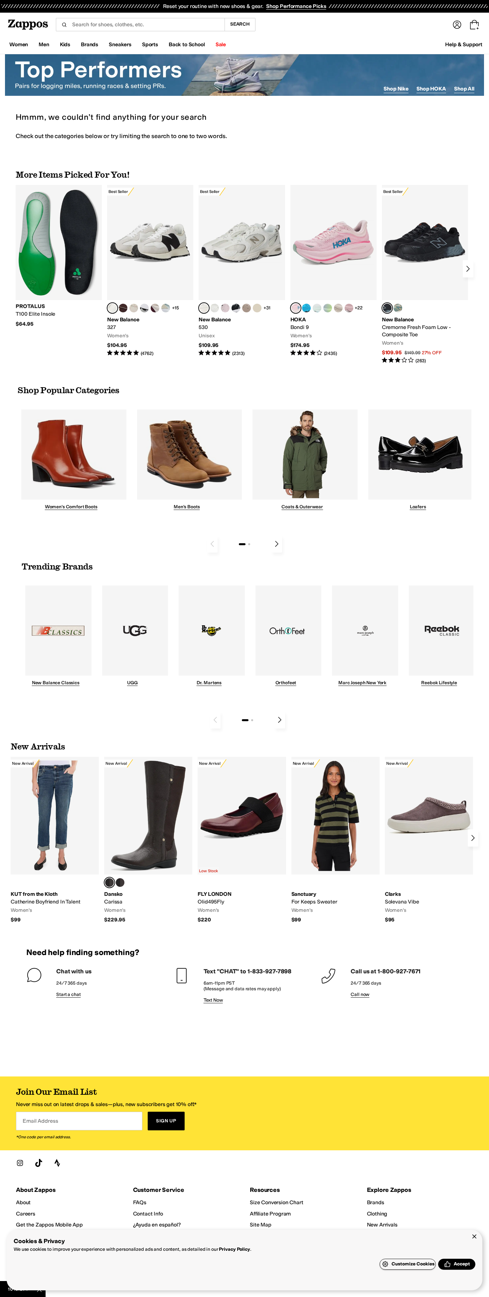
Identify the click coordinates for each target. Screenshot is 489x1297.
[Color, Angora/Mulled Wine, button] (155, 308)
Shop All (464, 88)
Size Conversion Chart (276, 1202)
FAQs (139, 1202)
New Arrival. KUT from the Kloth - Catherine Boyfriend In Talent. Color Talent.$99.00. (55, 840)
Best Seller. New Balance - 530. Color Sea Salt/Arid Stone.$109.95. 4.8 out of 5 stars (242, 271)
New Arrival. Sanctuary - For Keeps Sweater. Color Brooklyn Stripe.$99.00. (335, 840)
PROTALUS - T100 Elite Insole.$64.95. (59, 256)
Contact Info (148, 1214)
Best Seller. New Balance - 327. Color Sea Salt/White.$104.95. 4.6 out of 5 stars (150, 271)
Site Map (260, 1224)
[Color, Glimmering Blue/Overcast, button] (327, 308)
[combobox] (140, 24)
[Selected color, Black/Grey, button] (387, 308)
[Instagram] (20, 1163)
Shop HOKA (431, 88)
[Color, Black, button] (120, 882)
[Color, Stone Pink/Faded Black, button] (225, 308)
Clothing (377, 1214)
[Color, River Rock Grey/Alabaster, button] (338, 308)
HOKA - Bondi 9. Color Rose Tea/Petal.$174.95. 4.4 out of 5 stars (333, 271)
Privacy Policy (234, 1249)
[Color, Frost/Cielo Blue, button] (317, 308)
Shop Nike (396, 88)
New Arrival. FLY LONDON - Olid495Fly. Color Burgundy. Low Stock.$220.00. (242, 840)
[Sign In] (457, 24)
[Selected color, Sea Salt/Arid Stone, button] (204, 308)
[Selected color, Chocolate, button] (109, 882)
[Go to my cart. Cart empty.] (474, 24)
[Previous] (212, 544)
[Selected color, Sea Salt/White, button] (112, 308)
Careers (25, 1214)
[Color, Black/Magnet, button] (236, 308)
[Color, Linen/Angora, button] (133, 308)
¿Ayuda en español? (157, 1224)
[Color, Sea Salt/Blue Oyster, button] (214, 308)
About (23, 1202)
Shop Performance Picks (296, 6)
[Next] (468, 268)
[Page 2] (249, 544)
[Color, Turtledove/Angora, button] (257, 308)
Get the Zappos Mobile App (49, 1224)
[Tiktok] (38, 1163)
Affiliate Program (270, 1214)
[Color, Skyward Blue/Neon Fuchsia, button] (306, 308)
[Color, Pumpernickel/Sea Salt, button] (123, 308)
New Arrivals (382, 1224)
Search (240, 24)
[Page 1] (242, 544)
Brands (375, 1202)
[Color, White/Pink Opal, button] (349, 308)
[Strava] (57, 1163)
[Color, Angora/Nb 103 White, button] (165, 308)
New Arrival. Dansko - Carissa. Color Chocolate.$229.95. (148, 840)
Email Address (40, 1121)
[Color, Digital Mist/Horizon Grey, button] (144, 308)
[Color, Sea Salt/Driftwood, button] (246, 308)
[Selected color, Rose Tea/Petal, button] (295, 308)
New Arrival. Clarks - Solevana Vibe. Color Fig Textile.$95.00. (429, 840)
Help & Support (463, 44)
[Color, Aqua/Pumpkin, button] (398, 308)
